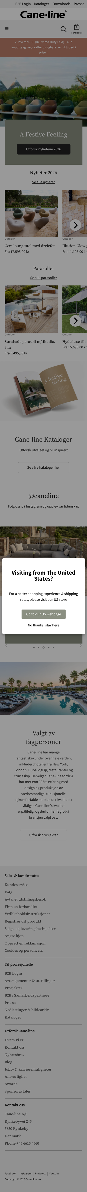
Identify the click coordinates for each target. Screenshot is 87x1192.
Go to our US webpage (43, 614)
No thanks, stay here (43, 625)
